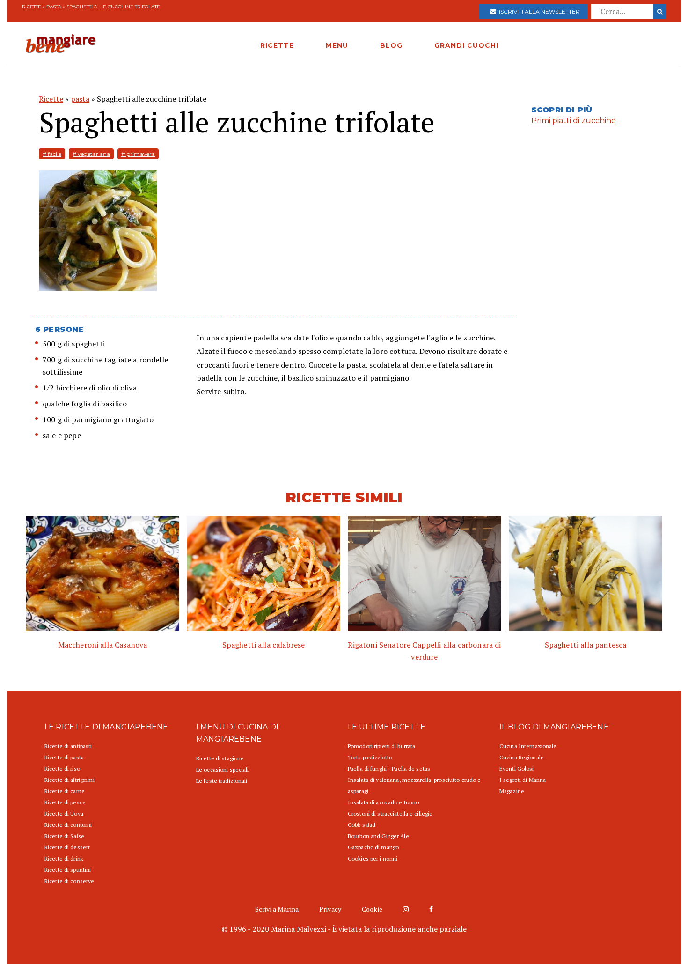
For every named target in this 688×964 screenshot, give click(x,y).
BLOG (391, 45)
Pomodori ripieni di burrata (381, 746)
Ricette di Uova (63, 813)
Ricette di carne (64, 791)
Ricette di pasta (64, 757)
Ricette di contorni (68, 824)
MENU (337, 45)
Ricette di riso (62, 768)
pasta (53, 7)
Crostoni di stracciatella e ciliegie (390, 813)
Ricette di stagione (220, 758)
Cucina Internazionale (528, 746)
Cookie (372, 909)
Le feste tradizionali (222, 780)
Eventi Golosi (516, 768)
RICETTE (277, 45)
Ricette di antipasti (68, 746)
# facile (52, 153)
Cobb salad (361, 824)
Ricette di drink (63, 858)
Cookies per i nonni (372, 858)
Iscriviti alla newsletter (538, 11)
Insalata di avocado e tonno (383, 802)
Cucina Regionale (521, 757)
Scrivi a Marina (277, 909)
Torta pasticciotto (370, 757)
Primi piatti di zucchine (573, 120)
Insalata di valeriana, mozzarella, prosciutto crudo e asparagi (414, 785)
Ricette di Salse (64, 835)
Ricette (31, 7)
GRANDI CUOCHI (466, 45)
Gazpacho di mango (373, 847)
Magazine (511, 791)
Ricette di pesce (65, 802)
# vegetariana (91, 153)
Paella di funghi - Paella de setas (389, 768)
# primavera (138, 153)
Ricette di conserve (69, 880)
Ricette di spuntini (67, 869)
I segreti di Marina (522, 779)
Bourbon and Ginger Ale (378, 835)
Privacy (330, 909)
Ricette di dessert (67, 847)
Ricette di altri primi (69, 779)
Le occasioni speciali (222, 769)
